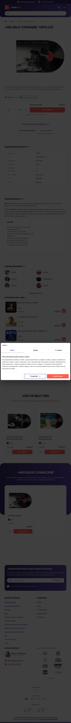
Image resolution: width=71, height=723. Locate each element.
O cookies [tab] (58, 350)
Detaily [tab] (35, 350)
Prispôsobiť (34, 376)
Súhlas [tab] (12, 350)
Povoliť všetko (57, 376)
